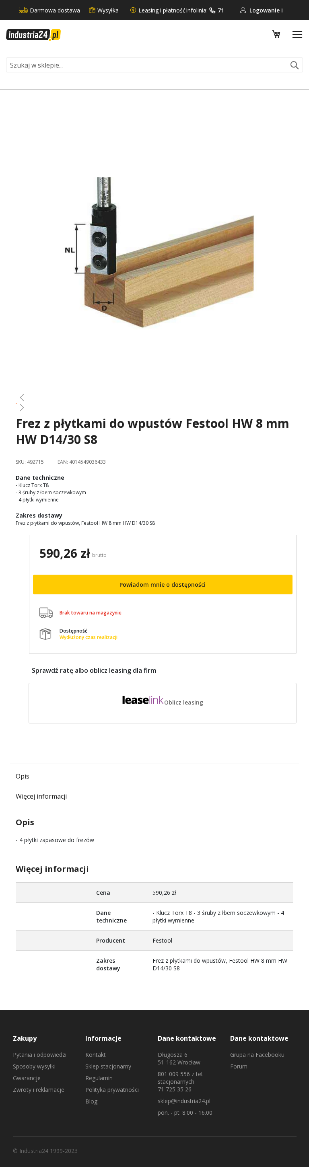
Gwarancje (27, 1078)
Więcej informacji (41, 796)
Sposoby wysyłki (34, 1066)
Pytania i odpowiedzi (39, 1054)
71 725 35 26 (175, 1089)
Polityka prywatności (112, 1089)
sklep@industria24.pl (184, 1101)
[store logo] (33, 35)
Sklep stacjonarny (108, 1066)
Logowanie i (266, 10)
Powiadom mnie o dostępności (162, 584)
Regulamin (99, 1078)
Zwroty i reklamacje (38, 1089)
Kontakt (95, 1054)
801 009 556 (174, 1074)
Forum (238, 1066)
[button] (154, 397)
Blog (91, 1101)
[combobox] (154, 65)
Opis (22, 776)
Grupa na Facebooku (257, 1054)
